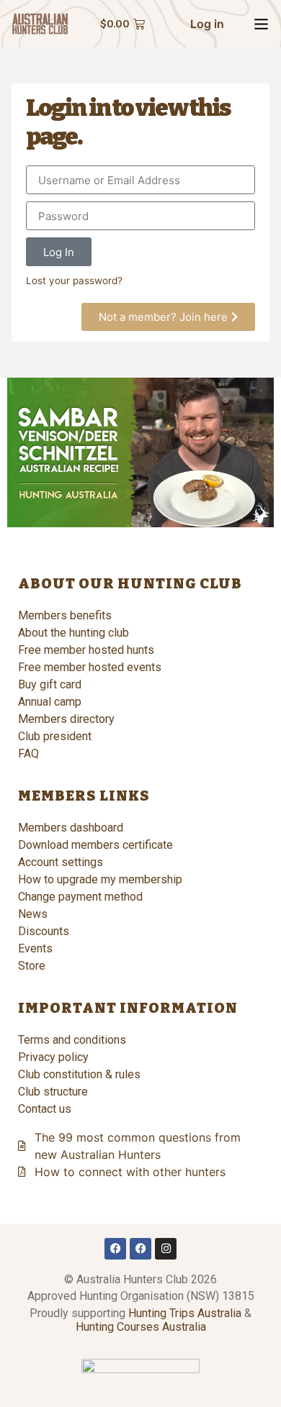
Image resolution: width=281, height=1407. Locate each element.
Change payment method (80, 896)
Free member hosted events (89, 667)
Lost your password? (74, 280)
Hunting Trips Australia (184, 1313)
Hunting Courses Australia (141, 1327)
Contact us (44, 1109)
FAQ (28, 753)
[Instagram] (166, 1249)
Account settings (60, 862)
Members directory (66, 719)
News (33, 914)
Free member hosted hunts (86, 650)
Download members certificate (95, 845)
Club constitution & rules (79, 1074)
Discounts (43, 931)
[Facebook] (115, 1249)
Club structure (53, 1091)
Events (35, 948)
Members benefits (65, 615)
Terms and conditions (72, 1040)
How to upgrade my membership (100, 879)
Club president (55, 736)
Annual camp (49, 702)
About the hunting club (73, 632)
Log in (207, 24)
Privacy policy (53, 1057)
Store (31, 966)
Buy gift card (49, 684)
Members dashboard (70, 827)
